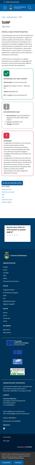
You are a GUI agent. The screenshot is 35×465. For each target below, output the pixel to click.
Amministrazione (9, 263)
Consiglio (6, 273)
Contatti (6, 395)
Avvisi (5, 315)
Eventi (5, 321)
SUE (3, 197)
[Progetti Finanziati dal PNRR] (17, 343)
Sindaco (5, 267)
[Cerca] (29, 7)
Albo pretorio (7, 332)
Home (3, 17)
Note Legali (6, 441)
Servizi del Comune (12, 17)
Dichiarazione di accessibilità (11, 421)
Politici (5, 278)
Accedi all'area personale (12, 2)
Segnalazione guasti (7, 200)
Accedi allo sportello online (12, 183)
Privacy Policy (7, 437)
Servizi (5, 286)
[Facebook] (4, 428)
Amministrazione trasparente (14, 383)
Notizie (5, 312)
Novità (5, 309)
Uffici (4, 275)
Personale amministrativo (11, 281)
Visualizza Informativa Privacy (16, 458)
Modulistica (6, 330)
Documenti (7, 326)
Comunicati (6, 318)
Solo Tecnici (18, 462)
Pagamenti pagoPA (7, 202)
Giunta (5, 270)
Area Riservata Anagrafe (8, 192)
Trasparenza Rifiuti (6, 189)
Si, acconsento (6, 462)
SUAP (3, 194)
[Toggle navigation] (5, 8)
